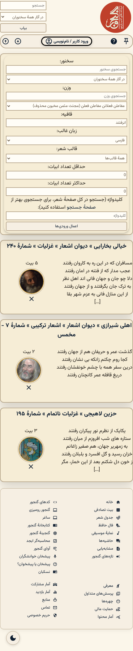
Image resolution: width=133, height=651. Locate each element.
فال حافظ (106, 525)
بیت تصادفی (104, 510)
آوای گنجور (42, 549)
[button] (126, 41)
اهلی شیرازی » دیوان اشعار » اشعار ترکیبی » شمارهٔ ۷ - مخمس (66, 330)
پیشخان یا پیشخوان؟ (34, 564)
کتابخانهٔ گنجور (39, 525)
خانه (110, 502)
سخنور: (67, 61)
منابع (46, 600)
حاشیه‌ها (106, 541)
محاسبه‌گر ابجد (38, 541)
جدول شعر (105, 518)
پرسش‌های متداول (99, 594)
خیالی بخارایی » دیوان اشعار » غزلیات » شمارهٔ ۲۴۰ (67, 246)
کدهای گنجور (40, 502)
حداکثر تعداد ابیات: (67, 183)
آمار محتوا (106, 617)
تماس (46, 607)
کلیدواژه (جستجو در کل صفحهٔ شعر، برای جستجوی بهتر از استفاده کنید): (66, 203)
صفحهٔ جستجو (81, 207)
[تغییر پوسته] (13, 638)
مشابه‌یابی (105, 549)
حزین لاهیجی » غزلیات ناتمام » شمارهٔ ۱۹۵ (66, 413)
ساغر (46, 518)
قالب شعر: (66, 149)
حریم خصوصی (39, 615)
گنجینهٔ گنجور (40, 533)
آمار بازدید (43, 592)
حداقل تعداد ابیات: (66, 167)
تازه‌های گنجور (103, 556)
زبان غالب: (67, 131)
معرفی (108, 586)
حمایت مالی (104, 609)
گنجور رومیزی (40, 510)
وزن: (66, 88)
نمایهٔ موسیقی (103, 533)
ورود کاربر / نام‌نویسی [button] (70, 41)
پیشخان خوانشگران (35, 556)
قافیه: (66, 114)
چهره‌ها (108, 601)
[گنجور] (115, 17)
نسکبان (44, 572)
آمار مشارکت (41, 584)
